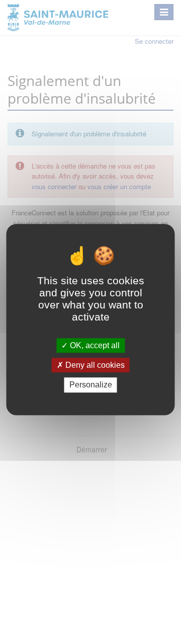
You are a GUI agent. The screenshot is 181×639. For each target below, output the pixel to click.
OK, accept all (94, 345)
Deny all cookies (94, 365)
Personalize (90, 385)
